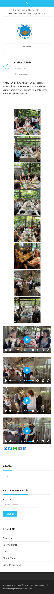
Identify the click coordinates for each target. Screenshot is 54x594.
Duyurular (7, 538)
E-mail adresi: (9, 499)
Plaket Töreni (9, 558)
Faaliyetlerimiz (24, 74)
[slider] (12, 350)
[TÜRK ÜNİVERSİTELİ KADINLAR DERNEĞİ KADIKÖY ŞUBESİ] (25, 31)
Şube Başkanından (12, 564)
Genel (6, 551)
